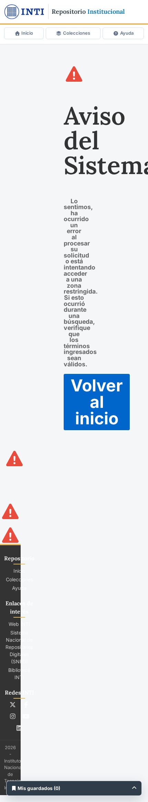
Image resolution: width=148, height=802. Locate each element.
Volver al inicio (97, 401)
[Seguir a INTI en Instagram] (13, 716)
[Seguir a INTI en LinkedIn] (19, 728)
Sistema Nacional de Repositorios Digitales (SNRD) (19, 647)
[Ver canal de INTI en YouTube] (26, 716)
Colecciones (76, 33)
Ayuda (127, 33)
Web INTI (19, 624)
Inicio (27, 33)
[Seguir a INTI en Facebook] (26, 704)
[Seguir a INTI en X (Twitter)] (13, 704)
